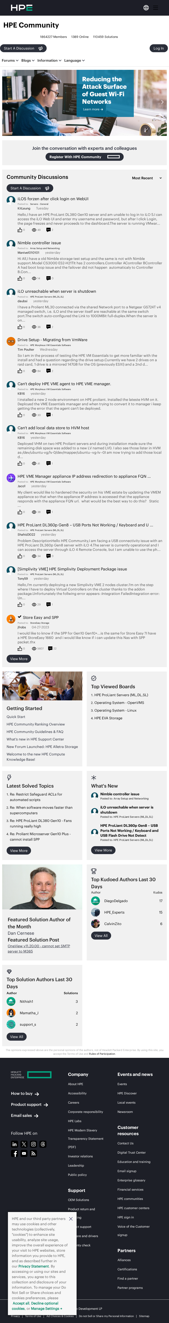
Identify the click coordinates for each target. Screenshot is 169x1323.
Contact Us (126, 1143)
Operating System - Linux (115, 710)
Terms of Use (33, 1316)
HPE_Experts (114, 912)
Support (76, 1190)
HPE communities (130, 1199)
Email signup (127, 1171)
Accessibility (77, 1093)
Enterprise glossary (131, 1180)
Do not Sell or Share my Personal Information (106, 1316)
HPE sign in (126, 1217)
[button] (71, 1218)
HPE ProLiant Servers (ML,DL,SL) (47, 296)
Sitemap (144, 1316)
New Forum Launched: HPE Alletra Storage (42, 746)
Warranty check (79, 1245)
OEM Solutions (78, 1200)
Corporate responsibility (85, 1112)
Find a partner (128, 1278)
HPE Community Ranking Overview (36, 724)
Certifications (127, 1269)
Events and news (135, 1074)
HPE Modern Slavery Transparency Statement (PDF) (85, 1138)
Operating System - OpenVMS (119, 702)
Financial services (130, 1190)
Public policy (77, 1175)
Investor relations (80, 1156)
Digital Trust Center (132, 1153)
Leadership (76, 1166)
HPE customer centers (133, 1208)
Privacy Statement (33, 1266)
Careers (73, 1103)
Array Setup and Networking (45, 248)
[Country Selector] (146, 7)
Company (78, 1074)
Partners (127, 1250)
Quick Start (16, 716)
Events (122, 1084)
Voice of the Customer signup (134, 1231)
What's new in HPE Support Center (35, 739)
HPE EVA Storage (108, 718)
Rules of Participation (102, 1053)
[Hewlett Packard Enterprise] (31, 1074)
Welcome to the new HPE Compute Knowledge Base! (36, 757)
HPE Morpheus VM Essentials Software (50, 345)
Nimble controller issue (119, 794)
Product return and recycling (81, 1213)
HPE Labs (74, 1121)
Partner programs (130, 1288)
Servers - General (39, 204)
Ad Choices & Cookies (60, 1316)
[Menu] (155, 7)
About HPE (75, 1084)
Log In (159, 48)
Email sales (21, 1115)
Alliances (124, 1260)
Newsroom (125, 1112)
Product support (26, 1104)
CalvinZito (112, 923)
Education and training (134, 1162)
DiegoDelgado (116, 901)
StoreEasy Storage (39, 623)
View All (16, 1036)
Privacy (15, 1316)
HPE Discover (127, 1093)
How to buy (22, 1093)
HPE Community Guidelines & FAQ (35, 731)
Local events (127, 1103)
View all (101, 935)
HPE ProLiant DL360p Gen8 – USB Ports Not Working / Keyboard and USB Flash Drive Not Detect (129, 830)
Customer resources (128, 1130)
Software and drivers (83, 1236)
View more (19, 659)
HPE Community (31, 25)
